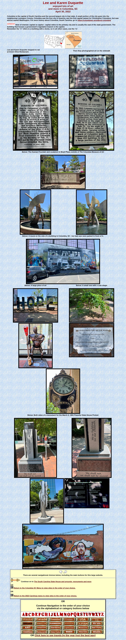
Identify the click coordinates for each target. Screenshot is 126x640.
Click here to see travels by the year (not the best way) (65, 635)
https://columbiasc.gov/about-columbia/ (94, 20)
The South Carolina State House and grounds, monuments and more (62, 582)
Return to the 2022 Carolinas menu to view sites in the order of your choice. (45, 596)
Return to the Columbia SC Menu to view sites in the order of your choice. (44, 588)
